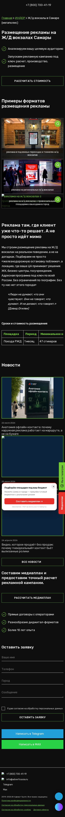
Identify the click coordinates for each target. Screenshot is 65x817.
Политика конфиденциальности (16, 800)
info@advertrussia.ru (17, 779)
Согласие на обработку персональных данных (23, 805)
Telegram (8, 784)
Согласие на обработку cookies (16, 810)
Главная (7, 18)
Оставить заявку (32, 717)
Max (5, 789)
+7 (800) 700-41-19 (38, 5)
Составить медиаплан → (29, 501)
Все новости (31, 561)
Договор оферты (41, 810)
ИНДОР (20, 18)
